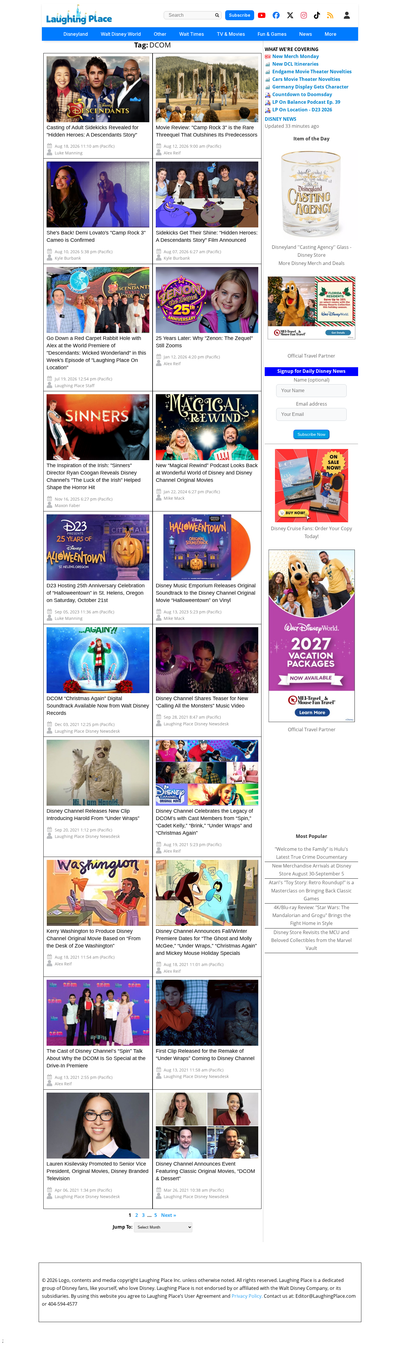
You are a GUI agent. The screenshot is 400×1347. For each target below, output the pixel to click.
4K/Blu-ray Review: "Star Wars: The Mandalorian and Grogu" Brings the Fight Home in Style (311, 915)
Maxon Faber (67, 505)
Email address (311, 404)
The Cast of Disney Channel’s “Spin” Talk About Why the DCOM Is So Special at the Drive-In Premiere (96, 1058)
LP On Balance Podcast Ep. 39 (306, 102)
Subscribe (239, 15)
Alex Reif (172, 153)
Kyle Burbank (68, 258)
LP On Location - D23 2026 (302, 109)
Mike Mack (174, 498)
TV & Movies (231, 34)
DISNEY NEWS (280, 119)
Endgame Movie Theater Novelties (312, 71)
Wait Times (191, 34)
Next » (168, 1215)
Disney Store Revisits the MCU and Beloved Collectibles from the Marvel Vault (311, 940)
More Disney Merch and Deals (311, 263)
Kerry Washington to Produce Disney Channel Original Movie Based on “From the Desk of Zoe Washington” (94, 938)
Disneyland (76, 34)
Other (160, 34)
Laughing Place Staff (75, 385)
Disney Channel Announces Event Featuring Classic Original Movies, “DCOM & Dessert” (205, 1171)
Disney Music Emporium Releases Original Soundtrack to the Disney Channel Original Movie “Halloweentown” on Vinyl (206, 593)
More (330, 34)
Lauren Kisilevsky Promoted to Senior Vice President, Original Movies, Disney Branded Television (97, 1171)
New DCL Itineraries (295, 64)
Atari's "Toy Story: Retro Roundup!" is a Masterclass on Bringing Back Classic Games (311, 890)
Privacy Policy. (247, 1296)
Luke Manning (69, 153)
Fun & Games (272, 34)
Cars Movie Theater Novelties (306, 79)
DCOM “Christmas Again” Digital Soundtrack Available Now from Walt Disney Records (98, 705)
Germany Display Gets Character (310, 87)
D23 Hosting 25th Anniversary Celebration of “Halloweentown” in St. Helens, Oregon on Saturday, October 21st (96, 593)
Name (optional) (311, 380)
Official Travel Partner (311, 356)
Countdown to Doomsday (302, 94)
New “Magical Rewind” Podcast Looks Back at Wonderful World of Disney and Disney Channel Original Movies (207, 472)
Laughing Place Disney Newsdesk (87, 731)
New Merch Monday (295, 56)
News (305, 34)
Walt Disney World (121, 34)
